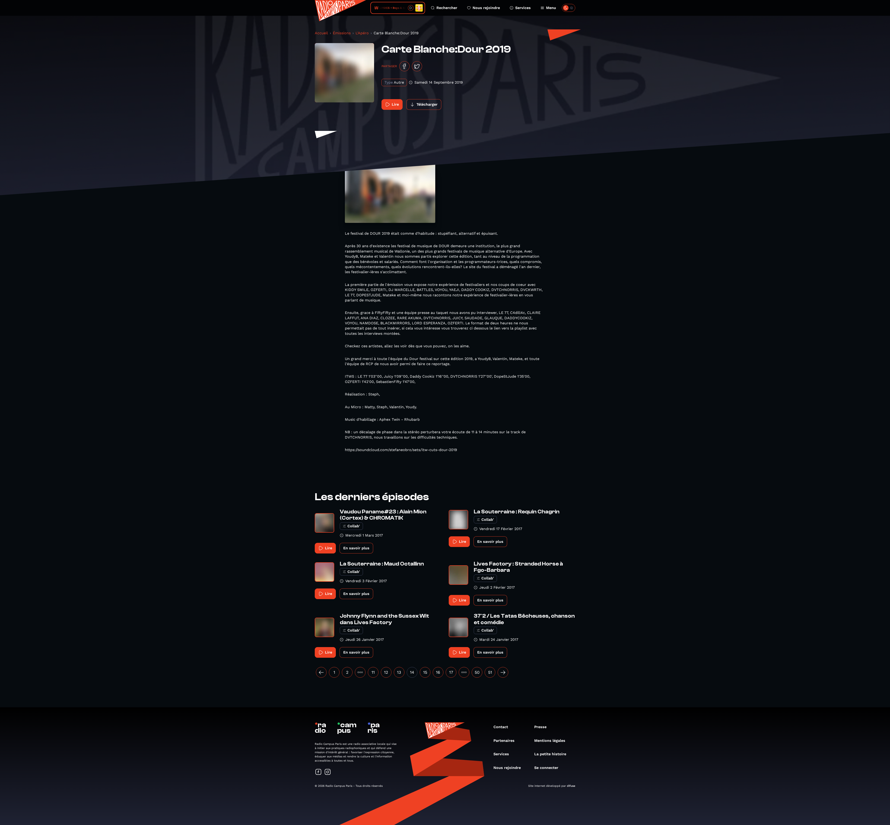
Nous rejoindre (486, 8)
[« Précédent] (321, 672)
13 (399, 672)
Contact (500, 727)
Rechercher (446, 8)
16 (438, 672)
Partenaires (504, 740)
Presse (540, 727)
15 (425, 672)
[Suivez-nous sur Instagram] (327, 772)
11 (373, 672)
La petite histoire (550, 754)
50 (477, 672)
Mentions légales (549, 740)
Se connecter (546, 767)
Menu (551, 8)
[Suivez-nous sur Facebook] (318, 772)
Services (523, 8)
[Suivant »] (503, 672)
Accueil (321, 33)
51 (490, 672)
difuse (571, 785)
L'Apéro (362, 33)
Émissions (342, 33)
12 (386, 672)
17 (451, 672)
